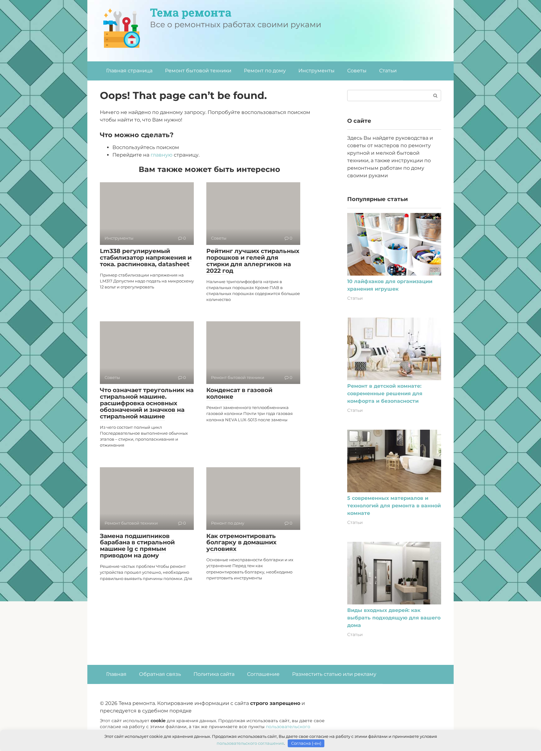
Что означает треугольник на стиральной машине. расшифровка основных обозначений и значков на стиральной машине (146, 403)
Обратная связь (160, 674)
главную (162, 155)
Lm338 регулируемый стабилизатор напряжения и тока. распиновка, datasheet (146, 257)
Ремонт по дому (265, 71)
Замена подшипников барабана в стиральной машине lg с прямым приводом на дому (137, 545)
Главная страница (129, 71)
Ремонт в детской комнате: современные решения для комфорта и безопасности (384, 393)
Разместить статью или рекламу (334, 674)
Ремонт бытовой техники (198, 71)
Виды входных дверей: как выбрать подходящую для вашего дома (394, 617)
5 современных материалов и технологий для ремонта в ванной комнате (394, 505)
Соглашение (263, 674)
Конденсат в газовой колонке (239, 393)
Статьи (388, 71)
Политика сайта (213, 674)
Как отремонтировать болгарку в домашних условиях (241, 542)
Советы (357, 71)
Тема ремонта (190, 12)
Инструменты (316, 71)
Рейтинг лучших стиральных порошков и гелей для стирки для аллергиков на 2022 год (252, 260)
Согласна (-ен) (306, 743)
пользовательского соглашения (250, 743)
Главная (116, 674)
